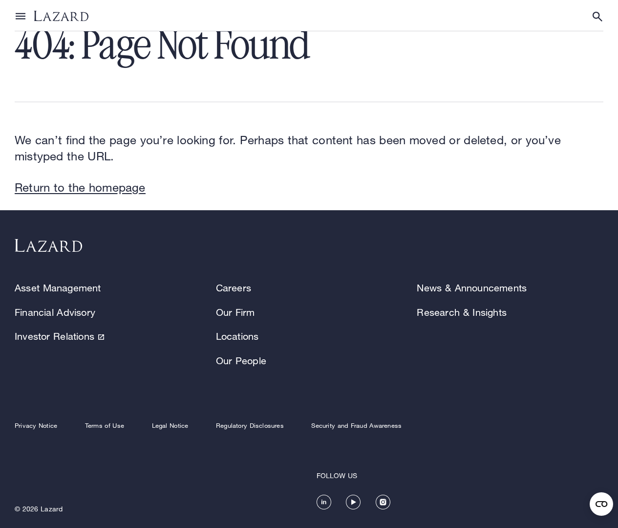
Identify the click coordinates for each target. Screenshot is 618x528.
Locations (237, 336)
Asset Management (58, 287)
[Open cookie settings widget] (601, 504)
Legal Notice (170, 425)
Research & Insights (462, 312)
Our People (241, 360)
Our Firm (235, 312)
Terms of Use (104, 425)
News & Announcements (472, 287)
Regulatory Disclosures (250, 425)
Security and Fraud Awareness (356, 425)
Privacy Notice (36, 425)
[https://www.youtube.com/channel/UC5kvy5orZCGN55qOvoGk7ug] (353, 502)
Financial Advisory (55, 312)
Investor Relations (54, 336)
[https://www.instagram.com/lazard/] (383, 502)
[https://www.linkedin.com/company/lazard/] (324, 502)
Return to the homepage (80, 187)
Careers (233, 287)
